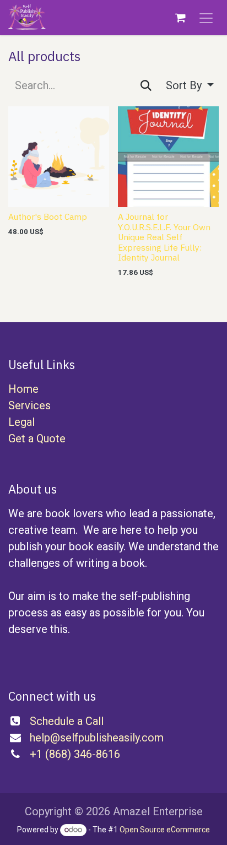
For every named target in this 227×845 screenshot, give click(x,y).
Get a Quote (37, 438)
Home (23, 389)
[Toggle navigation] (206, 17)
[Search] (146, 85)
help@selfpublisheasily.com (97, 737)
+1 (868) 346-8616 (75, 754)
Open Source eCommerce (165, 829)
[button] (190, 85)
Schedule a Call (67, 721)
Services (29, 405)
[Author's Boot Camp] (58, 156)
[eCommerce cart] (180, 17)
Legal (21, 422)
